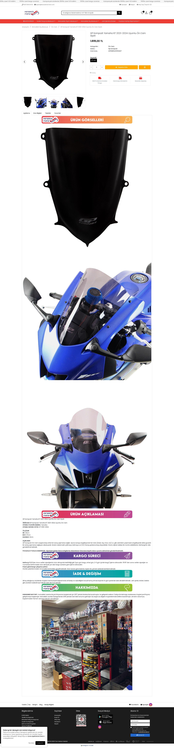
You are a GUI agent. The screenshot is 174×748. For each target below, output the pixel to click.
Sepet (56, 724)
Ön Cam (54, 27)
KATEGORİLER (29, 21)
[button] (150, 13)
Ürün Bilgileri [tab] (37, 113)
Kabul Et (40, 743)
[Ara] (119, 13)
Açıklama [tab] (26, 113)
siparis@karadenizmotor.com (45, 4)
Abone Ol (141, 735)
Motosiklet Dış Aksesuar (89, 21)
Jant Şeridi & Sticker (109, 21)
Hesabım (57, 722)
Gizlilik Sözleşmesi (28, 717)
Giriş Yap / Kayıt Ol (144, 4)
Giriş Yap (57, 719)
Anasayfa (25, 27)
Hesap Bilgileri (49, 705)
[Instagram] (151, 5)
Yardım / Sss (26, 705)
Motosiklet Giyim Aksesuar (67, 21)
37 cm (93, 60)
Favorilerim (135, 705)
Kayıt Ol (56, 717)
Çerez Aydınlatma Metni (36, 736)
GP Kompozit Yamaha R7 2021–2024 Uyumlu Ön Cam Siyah (81, 27)
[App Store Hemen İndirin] (113, 722)
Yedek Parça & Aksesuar (45, 21)
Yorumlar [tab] (57, 113)
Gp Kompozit (112, 49)
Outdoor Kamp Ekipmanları (128, 21)
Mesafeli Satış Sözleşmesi (30, 719)
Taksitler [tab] (48, 113)
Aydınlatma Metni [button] (143, 732)
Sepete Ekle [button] (122, 67)
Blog (41, 705)
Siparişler (124, 4)
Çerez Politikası (27, 726)
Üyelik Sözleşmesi (27, 722)
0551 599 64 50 (28, 4)
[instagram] (150, 705)
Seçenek (93, 58)
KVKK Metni (25, 715)
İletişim (132, 4)
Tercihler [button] (31, 743)
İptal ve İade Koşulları (29, 724)
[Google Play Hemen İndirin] (113, 716)
